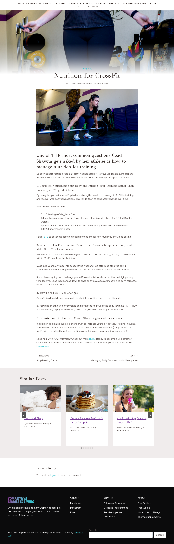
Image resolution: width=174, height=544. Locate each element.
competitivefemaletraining (80, 83)
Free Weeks (144, 507)
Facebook (75, 503)
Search (93, 530)
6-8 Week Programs (114, 503)
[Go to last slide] (24, 415)
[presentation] (40, 398)
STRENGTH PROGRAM (81, 3)
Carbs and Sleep (33, 418)
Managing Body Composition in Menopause (114, 358)
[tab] (82, 448)
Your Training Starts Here (34, 3)
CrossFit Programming (116, 507)
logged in (55, 475)
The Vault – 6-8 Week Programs (127, 3)
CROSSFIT (60, 3)
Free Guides (144, 503)
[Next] (150, 415)
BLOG (153, 3)
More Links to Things (149, 512)
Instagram (75, 507)
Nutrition (87, 69)
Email (73, 512)
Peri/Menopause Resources (113, 514)
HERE (45, 236)
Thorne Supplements (149, 516)
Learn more (42, 346)
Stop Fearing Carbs (46, 358)
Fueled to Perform (87, 6)
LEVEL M (100, 3)
